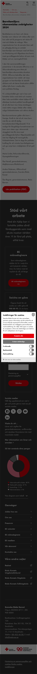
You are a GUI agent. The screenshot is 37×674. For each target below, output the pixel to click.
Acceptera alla (18, 336)
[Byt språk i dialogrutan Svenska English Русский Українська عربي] (33, 315)
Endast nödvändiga (18, 341)
